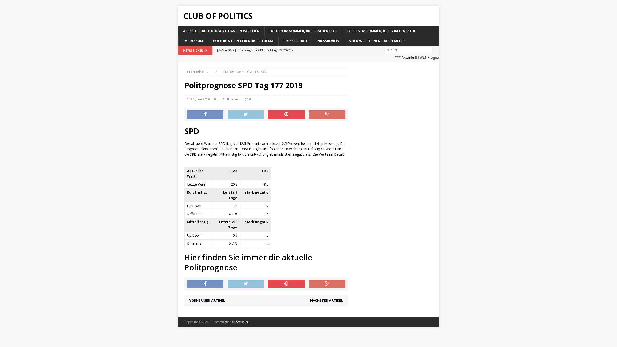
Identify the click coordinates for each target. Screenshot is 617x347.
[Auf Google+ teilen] (327, 114)
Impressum (193, 41)
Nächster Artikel (326, 300)
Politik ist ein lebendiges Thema (243, 41)
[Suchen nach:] (408, 50)
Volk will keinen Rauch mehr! (377, 41)
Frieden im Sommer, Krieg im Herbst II (381, 30)
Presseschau (295, 41)
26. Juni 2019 (200, 99)
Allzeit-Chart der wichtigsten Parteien (221, 30)
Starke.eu (242, 322)
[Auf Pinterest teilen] (286, 114)
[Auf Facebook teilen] (205, 114)
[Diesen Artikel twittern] (246, 114)
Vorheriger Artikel (207, 300)
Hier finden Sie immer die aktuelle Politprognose (248, 262)
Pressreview (328, 41)
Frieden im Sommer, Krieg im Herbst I (303, 30)
